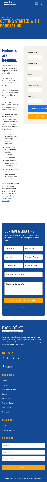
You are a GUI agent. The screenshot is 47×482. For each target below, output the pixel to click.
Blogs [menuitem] (4, 426)
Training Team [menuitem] (7, 403)
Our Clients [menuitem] (6, 407)
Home (2, 17)
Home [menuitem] (4, 381)
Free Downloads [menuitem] (8, 430)
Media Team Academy (7, 199)
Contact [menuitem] (5, 412)
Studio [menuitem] (4, 394)
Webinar (8, 17)
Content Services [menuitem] (9, 389)
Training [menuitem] (5, 385)
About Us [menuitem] (6, 398)
